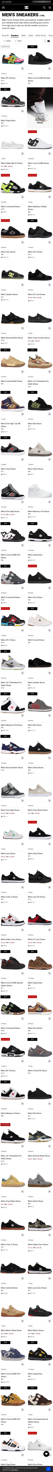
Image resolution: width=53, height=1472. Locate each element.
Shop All (5, 35)
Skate (30, 35)
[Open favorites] (46, 1454)
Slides (23, 35)
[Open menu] (3, 7)
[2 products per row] (49, 41)
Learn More (14, 1470)
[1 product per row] (45, 41)
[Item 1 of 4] (40, 577)
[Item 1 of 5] (13, 58)
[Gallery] (13, 58)
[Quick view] (22, 68)
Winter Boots (40, 35)
